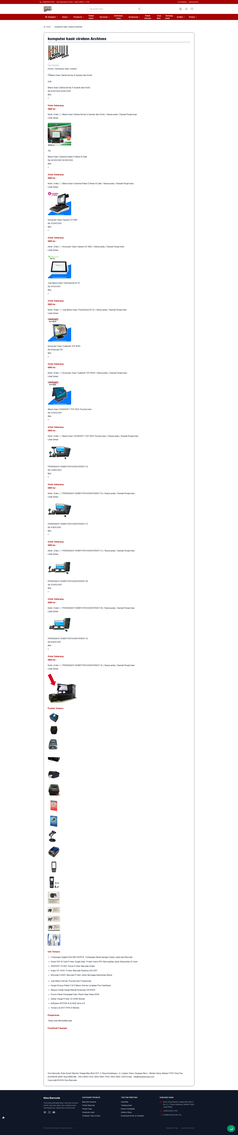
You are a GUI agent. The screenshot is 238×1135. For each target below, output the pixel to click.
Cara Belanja (182, 2)
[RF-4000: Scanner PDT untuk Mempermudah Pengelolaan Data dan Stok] (119, 882)
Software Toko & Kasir (91, 1116)
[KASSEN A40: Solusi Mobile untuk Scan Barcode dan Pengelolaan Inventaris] (119, 867)
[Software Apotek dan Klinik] (119, 805)
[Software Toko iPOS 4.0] (119, 821)
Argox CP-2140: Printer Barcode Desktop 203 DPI (74, 970)
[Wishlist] (192, 9)
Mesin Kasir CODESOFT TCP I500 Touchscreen (70, 409)
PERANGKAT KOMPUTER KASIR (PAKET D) (68, 466)
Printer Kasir (87, 1109)
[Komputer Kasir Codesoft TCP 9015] (119, 329)
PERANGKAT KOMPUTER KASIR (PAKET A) (68, 638)
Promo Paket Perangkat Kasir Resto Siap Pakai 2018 (75, 994)
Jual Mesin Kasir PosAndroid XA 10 (64, 283)
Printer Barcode (88, 1105)
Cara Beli (159, 17)
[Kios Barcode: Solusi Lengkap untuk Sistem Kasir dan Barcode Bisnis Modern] (119, 940)
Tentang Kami (169, 17)
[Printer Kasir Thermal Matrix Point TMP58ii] (119, 730)
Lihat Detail (53, 118)
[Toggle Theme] (180, 9)
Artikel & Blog (126, 1112)
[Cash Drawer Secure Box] (119, 759)
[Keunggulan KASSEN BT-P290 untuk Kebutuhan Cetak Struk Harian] (119, 851)
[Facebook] (45, 1112)
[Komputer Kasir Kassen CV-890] (119, 203)
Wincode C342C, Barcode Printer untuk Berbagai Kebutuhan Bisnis (81, 975)
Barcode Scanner (89, 1102)
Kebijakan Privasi (172, 1128)
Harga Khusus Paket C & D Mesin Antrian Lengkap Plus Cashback (81, 985)
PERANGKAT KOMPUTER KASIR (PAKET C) (68, 524)
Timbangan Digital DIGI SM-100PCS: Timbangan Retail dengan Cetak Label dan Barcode (91, 957)
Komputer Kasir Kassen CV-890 (62, 220)
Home (48, 27)
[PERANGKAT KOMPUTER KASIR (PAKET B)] (119, 568)
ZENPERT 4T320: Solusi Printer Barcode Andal (73, 966)
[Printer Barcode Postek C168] (119, 774)
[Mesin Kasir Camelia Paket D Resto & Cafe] (119, 134)
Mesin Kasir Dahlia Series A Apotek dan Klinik (69, 87)
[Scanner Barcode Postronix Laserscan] (119, 836)
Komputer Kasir (88, 1112)
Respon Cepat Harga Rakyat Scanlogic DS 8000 (73, 990)
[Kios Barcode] (119, 53)
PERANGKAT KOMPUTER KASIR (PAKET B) (68, 581)
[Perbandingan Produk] (186, 9)
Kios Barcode (71, 1080)
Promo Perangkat (128, 1109)
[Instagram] (49, 1112)
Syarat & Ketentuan (187, 1128)
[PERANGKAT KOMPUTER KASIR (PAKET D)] (119, 453)
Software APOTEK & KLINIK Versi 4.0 (68, 1003)
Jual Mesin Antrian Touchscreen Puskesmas (71, 981)
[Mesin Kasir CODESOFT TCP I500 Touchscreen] (119, 393)
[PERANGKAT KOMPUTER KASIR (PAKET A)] (119, 625)
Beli (49, 94)
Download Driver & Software (132, 1116)
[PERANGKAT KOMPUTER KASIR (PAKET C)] (119, 510)
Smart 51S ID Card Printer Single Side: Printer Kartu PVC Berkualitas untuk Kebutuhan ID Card (94, 961)
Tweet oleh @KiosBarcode (60, 1020)
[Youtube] (54, 1112)
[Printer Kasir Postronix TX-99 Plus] (119, 790)
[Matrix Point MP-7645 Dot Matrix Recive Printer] (119, 744)
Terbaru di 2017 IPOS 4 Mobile (65, 1007)
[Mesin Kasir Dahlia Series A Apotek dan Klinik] (119, 75)
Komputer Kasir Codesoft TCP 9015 (64, 346)
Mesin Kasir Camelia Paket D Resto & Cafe (67, 156)
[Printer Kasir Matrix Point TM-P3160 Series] (119, 717)
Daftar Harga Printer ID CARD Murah (68, 999)
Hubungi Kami (193, 2)
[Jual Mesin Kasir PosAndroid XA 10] (119, 266)
